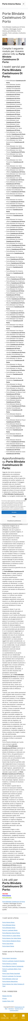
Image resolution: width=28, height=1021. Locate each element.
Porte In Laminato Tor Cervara (11, 976)
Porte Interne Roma (11, 4)
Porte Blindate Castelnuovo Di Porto (13, 901)
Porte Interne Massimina (10, 981)
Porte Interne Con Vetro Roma (11, 938)
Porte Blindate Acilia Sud (10, 979)
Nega (14, 516)
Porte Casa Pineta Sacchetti (11, 973)
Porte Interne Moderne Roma (11, 941)
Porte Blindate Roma (8, 927)
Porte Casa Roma (7, 943)
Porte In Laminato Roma (9, 930)
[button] (25, 499)
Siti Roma (11, 1008)
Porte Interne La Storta (9, 963)
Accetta (14, 512)
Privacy (4, 998)
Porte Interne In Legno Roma (11, 935)
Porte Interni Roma (8, 946)
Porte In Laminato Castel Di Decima (13, 961)
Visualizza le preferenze (14, 521)
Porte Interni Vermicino (9, 958)
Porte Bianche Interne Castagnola (12, 966)
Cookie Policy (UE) (8, 1001)
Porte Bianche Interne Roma (11, 933)
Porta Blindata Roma (8, 925)
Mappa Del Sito (7, 996)
